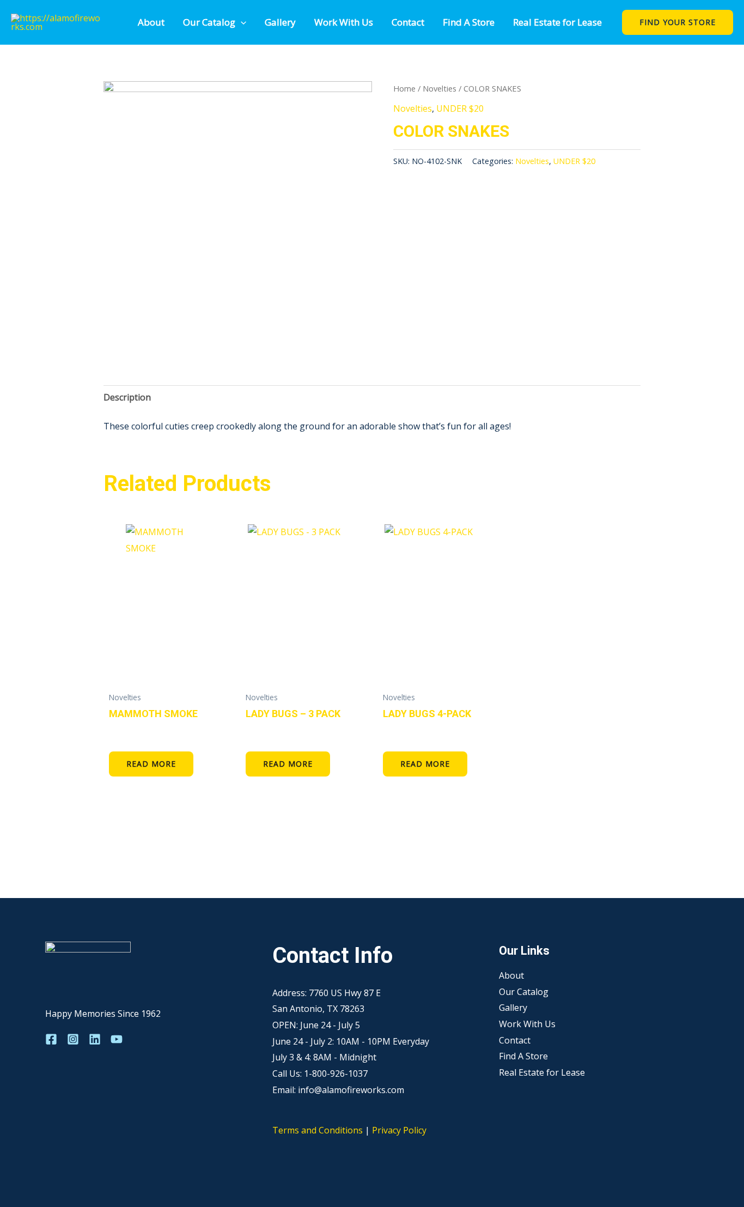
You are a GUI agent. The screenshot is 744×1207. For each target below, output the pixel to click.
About (151, 22)
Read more (151, 764)
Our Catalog (209, 22)
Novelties (439, 88)
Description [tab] (127, 397)
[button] (240, 22)
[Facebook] (51, 1039)
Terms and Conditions (317, 1130)
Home (404, 88)
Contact (408, 22)
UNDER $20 (460, 108)
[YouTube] (117, 1039)
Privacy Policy (399, 1130)
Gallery (280, 22)
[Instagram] (73, 1039)
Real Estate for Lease (557, 22)
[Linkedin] (95, 1039)
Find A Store (469, 22)
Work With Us (343, 22)
